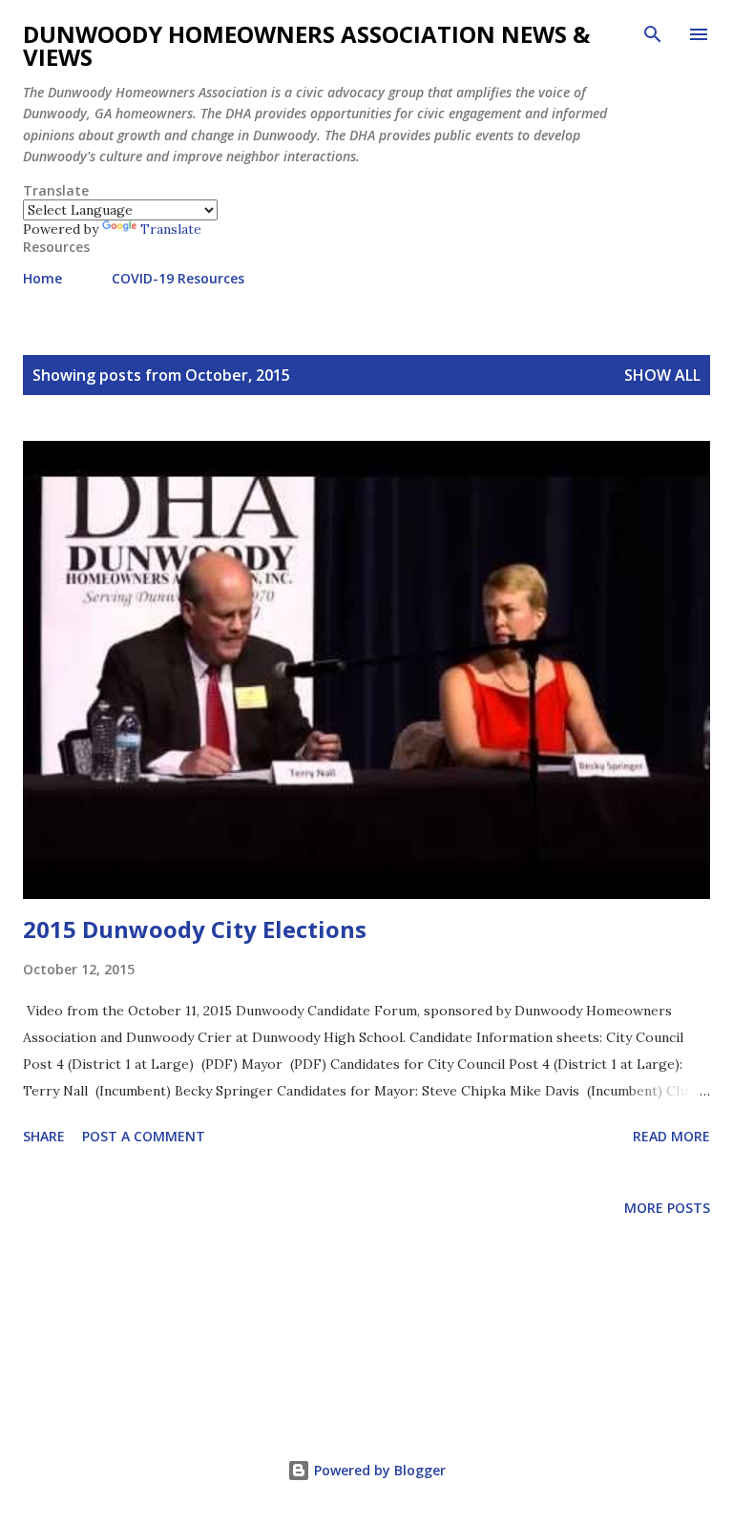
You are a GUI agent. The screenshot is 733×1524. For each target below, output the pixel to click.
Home (42, 278)
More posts (667, 1208)
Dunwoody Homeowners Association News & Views (306, 45)
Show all (662, 375)
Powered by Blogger (378, 1470)
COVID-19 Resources (178, 278)
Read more (671, 1136)
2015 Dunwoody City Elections (194, 929)
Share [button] (44, 1136)
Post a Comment (143, 1136)
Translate (170, 229)
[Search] (652, 34)
